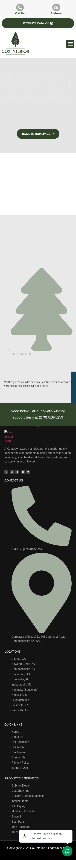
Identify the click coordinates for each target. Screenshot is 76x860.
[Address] (56, 7)
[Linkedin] (23, 472)
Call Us (20, 13)
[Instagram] (12, 472)
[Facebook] (6, 472)
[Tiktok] (17, 472)
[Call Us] (20, 7)
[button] (70, 44)
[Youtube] (28, 472)
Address (56, 13)
